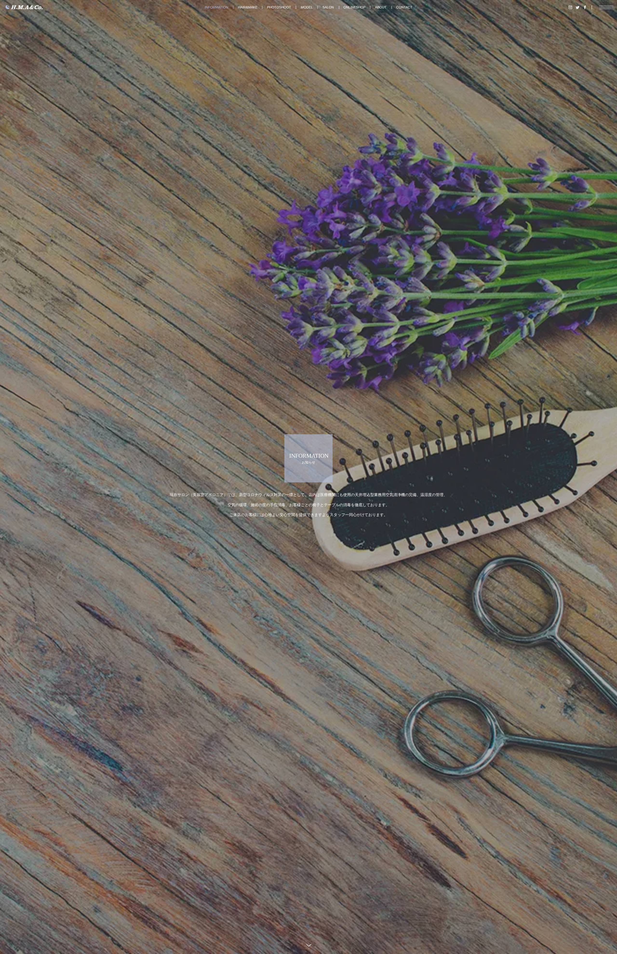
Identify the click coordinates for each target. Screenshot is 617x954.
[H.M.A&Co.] (24, 7)
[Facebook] (584, 7)
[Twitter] (577, 7)
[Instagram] (570, 7)
